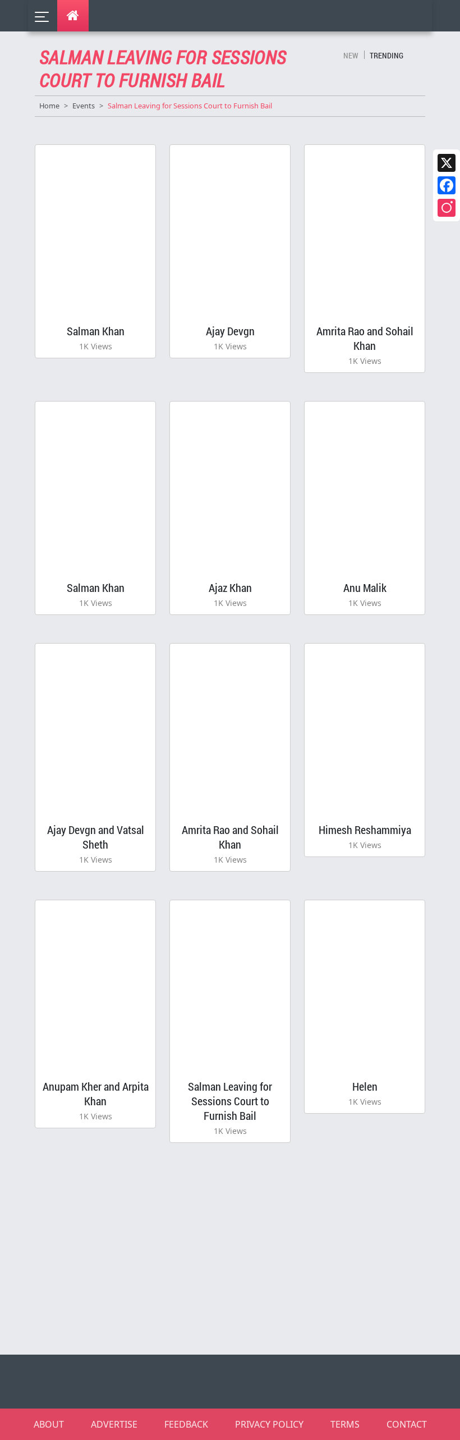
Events (83, 106)
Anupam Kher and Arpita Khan (96, 1093)
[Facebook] (446, 185)
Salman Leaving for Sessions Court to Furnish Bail (230, 1101)
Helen (365, 1086)
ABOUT (49, 1424)
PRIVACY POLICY (269, 1424)
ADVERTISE (114, 1424)
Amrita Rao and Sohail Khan (364, 338)
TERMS (345, 1424)
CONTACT (407, 1424)
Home (49, 106)
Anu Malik (365, 587)
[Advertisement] (237, 1249)
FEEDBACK (186, 1424)
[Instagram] (446, 208)
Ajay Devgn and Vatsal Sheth (95, 836)
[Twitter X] (446, 163)
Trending (386, 55)
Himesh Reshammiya (365, 829)
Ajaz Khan (230, 587)
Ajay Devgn (230, 330)
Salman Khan (96, 330)
